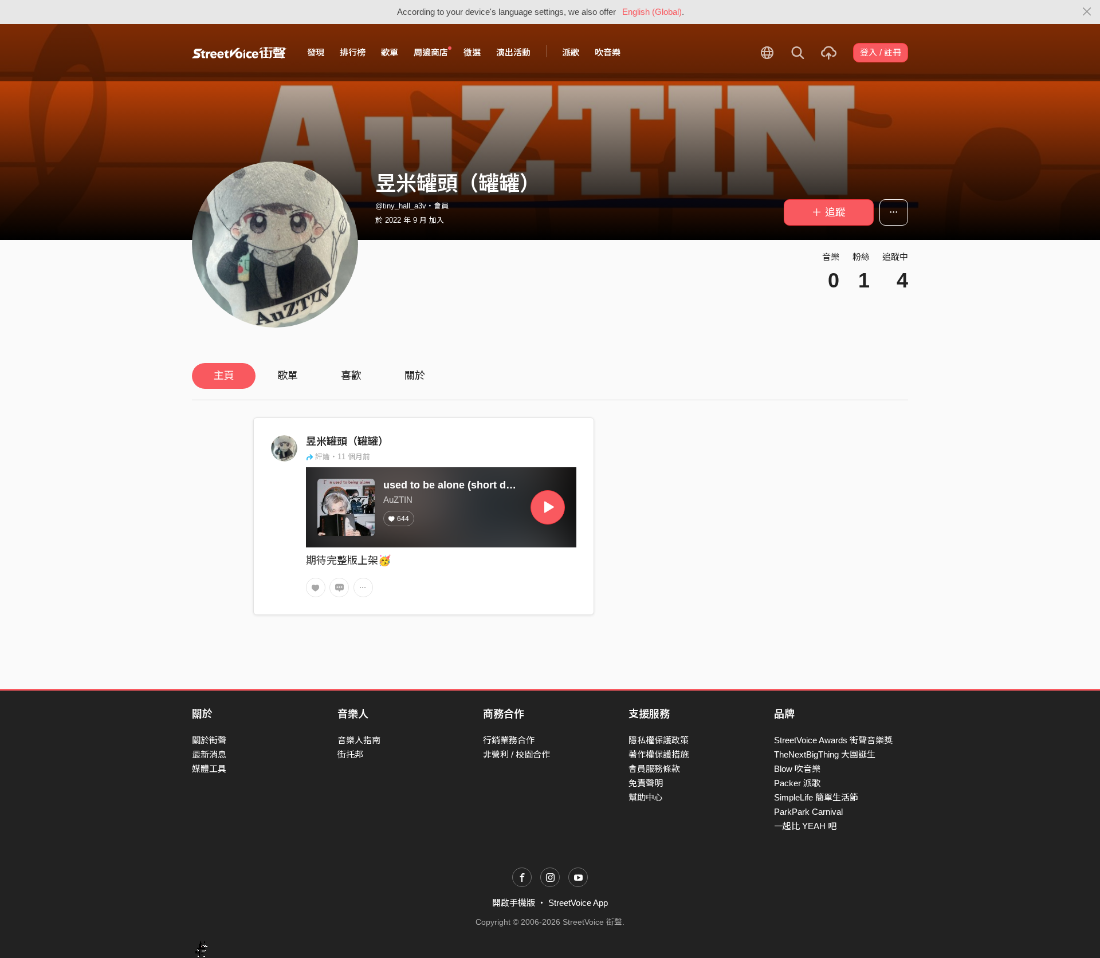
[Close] (1087, 12)
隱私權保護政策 (658, 740)
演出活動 (513, 52)
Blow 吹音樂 (797, 769)
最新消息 (209, 754)
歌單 (389, 52)
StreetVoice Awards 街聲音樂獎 (833, 740)
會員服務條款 (654, 769)
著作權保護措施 (658, 754)
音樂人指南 (358, 740)
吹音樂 (607, 52)
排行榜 (353, 52)
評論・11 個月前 (342, 456)
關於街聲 (209, 740)
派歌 (570, 52)
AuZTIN (397, 499)
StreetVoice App (578, 903)
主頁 (224, 375)
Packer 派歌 (797, 783)
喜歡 (351, 375)
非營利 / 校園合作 (516, 754)
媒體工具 (209, 769)
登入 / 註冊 (880, 52)
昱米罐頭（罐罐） (347, 441)
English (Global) (652, 12)
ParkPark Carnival (808, 812)
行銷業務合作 (509, 740)
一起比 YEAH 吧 (805, 826)
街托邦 (350, 754)
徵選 (472, 52)
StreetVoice (239, 52)
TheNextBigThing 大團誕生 (824, 754)
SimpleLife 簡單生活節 (816, 797)
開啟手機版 (513, 903)
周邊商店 (431, 52)
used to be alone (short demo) (457, 485)
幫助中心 (645, 797)
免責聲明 (645, 783)
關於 (414, 375)
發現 (315, 52)
